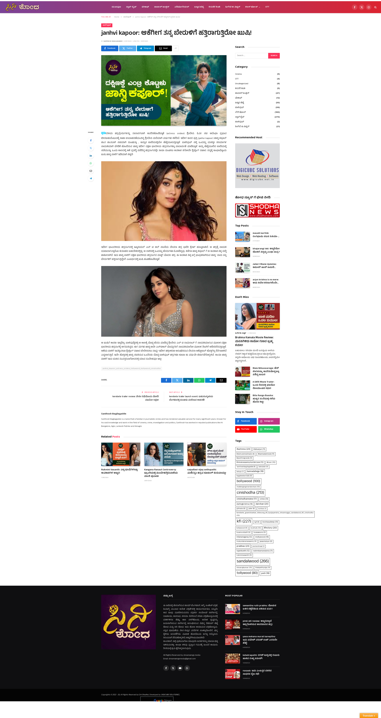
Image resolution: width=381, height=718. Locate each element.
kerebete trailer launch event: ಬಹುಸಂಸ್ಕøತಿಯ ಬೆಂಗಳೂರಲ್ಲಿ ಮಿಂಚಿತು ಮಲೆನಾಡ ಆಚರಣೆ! (191, 398)
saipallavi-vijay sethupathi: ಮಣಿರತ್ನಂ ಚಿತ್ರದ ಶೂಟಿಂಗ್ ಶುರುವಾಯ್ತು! (206, 471)
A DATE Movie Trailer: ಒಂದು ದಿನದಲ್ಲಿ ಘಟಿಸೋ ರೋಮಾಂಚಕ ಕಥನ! (264, 385)
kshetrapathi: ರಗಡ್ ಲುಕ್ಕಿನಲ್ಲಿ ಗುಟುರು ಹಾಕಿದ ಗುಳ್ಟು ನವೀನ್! (261, 657)
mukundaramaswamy (246, 541)
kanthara (262, 508)
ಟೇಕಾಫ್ (145, 7)
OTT (267, 7)
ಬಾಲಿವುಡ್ (107, 25)
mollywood (262, 537)
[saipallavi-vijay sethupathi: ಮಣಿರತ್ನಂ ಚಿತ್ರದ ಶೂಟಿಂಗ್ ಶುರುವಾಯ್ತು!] (207, 454)
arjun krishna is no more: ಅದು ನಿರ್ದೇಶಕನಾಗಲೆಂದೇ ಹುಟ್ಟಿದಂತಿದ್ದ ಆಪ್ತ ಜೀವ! (266, 281)
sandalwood (253, 561)
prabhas (243, 546)
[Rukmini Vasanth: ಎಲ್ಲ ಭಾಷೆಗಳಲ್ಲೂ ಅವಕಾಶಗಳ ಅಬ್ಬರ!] (120, 454)
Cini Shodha (143, 695)
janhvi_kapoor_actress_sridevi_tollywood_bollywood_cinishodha (132, 368)
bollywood (248, 481)
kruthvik (256, 528)
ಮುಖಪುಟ (116, 7)
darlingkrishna (244, 504)
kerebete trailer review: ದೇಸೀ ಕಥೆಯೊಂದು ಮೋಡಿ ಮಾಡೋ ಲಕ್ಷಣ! (136, 398)
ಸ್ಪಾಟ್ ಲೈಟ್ (131, 7)
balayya (240, 471)
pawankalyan (266, 541)
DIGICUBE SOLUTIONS (170, 695)
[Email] (91, 171)
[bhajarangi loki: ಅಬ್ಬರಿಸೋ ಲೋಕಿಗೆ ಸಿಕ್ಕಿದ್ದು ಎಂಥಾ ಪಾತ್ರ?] (242, 252)
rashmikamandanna (263, 551)
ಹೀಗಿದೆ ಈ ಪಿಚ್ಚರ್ (232, 7)
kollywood (241, 528)
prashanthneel (258, 546)
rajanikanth (243, 551)
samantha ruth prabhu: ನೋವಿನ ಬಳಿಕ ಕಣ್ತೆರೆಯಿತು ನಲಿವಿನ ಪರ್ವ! (259, 607)
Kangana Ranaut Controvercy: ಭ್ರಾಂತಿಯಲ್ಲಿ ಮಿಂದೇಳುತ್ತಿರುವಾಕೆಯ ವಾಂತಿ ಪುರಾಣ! (161, 473)
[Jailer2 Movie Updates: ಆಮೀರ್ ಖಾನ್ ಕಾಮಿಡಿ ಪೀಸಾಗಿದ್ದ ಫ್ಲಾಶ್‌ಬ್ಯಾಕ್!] (242, 268)
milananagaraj (244, 537)
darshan (262, 504)
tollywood (247, 573)
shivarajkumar (244, 567)
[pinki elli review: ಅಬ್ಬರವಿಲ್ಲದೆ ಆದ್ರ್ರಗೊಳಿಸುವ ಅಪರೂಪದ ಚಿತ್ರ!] (232, 624)
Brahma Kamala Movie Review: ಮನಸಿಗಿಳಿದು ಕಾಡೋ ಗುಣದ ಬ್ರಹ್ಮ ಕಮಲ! (254, 341)
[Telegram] (91, 178)
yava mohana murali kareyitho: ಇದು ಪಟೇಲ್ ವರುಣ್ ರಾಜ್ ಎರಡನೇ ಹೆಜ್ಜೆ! (260, 640)
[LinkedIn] (91, 156)
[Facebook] (91, 140)
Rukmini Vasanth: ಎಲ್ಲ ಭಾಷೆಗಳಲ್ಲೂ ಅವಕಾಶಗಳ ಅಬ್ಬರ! (119, 471)
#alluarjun (259, 449)
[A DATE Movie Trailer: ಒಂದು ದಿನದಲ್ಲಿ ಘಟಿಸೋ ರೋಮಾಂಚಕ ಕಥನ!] (242, 385)
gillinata (240, 508)
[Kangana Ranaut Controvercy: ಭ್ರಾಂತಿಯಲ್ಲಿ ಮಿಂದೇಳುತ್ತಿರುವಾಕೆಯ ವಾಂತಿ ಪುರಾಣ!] (163, 454)
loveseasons (260, 532)
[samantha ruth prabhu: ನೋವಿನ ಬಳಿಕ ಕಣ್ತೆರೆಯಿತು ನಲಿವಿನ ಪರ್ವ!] (232, 609)
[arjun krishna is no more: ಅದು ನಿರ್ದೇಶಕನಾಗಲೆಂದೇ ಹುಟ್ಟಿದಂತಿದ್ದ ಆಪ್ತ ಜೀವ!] (242, 283)
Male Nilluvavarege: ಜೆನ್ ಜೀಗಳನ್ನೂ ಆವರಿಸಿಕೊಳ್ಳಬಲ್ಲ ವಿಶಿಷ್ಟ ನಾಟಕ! (266, 371)
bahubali (263, 466)
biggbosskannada (244, 476)
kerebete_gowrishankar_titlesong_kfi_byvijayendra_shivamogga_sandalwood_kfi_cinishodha (274, 514)
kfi (244, 521)
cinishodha (250, 492)
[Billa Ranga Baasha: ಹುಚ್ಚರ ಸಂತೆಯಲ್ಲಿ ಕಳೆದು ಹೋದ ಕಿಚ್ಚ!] (242, 399)
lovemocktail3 (243, 532)
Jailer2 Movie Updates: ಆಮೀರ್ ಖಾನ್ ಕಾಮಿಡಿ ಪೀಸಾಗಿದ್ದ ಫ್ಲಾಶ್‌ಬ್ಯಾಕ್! (265, 266)
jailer (252, 508)
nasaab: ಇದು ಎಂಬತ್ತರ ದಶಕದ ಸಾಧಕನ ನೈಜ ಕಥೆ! (257, 672)
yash (265, 573)
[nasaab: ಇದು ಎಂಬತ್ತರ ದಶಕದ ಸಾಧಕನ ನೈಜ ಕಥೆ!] (232, 674)
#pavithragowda (244, 458)
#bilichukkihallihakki (245, 454)
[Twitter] (91, 148)
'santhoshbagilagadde (246, 467)
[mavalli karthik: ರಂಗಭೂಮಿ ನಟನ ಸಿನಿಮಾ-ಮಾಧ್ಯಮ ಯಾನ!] (242, 237)
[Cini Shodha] (22, 7)
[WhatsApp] (91, 163)
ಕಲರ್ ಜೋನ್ (251, 7)
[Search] (375, 7)
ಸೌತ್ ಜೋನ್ (240, 112)
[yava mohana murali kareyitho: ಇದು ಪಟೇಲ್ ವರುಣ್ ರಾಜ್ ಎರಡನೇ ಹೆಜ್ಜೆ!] (232, 640)
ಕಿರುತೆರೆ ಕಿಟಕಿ (214, 7)
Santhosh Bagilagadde (112, 41)
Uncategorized (241, 83)
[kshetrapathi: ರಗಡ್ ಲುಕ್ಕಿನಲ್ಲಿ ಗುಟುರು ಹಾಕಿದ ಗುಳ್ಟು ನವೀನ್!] (232, 659)
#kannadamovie (266, 454)
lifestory (270, 528)
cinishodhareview (247, 499)
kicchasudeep (270, 522)
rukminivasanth (244, 555)
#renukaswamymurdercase (249, 462)
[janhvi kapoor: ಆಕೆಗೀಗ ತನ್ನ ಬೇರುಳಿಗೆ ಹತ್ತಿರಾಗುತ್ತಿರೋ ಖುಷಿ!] (164, 90)
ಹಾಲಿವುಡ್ (239, 122)
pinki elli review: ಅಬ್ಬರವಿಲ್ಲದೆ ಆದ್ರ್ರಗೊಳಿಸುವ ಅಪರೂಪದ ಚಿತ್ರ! (258, 623)
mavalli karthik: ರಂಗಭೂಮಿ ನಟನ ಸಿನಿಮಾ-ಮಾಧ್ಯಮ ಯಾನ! (265, 235)
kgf (256, 522)
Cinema (238, 74)
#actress (243, 449)
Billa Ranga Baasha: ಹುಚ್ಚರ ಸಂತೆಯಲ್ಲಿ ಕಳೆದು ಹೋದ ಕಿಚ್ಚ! (264, 399)
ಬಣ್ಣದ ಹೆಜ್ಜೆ (199, 7)
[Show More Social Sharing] (176, 48)
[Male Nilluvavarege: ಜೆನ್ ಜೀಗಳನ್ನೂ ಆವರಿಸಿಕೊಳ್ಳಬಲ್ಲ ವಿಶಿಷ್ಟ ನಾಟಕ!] (242, 372)
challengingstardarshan (248, 487)
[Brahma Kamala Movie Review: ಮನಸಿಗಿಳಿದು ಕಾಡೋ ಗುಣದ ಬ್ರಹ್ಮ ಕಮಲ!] (257, 316)
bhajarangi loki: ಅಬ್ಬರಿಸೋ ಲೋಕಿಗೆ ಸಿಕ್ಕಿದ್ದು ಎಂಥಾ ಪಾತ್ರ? (266, 250)
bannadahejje (255, 471)
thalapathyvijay (262, 567)
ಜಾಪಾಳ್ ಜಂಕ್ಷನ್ (161, 7)
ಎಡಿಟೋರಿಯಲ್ (181, 7)
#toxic (271, 462)
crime (264, 499)
